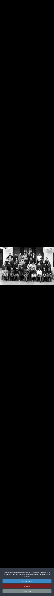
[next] (49, 294)
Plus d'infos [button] (27, 591)
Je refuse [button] (27, 586)
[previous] (4, 294)
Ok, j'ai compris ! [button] (27, 581)
